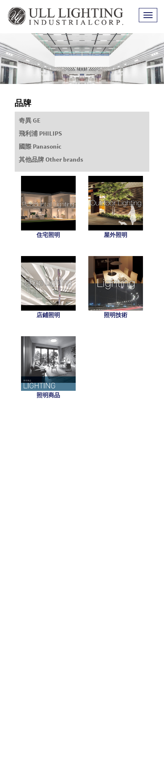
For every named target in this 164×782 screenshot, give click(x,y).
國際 (40, 146)
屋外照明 (115, 234)
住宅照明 (48, 234)
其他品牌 (51, 159)
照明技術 (115, 315)
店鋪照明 (48, 315)
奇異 (29, 120)
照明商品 (48, 395)
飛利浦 (40, 133)
